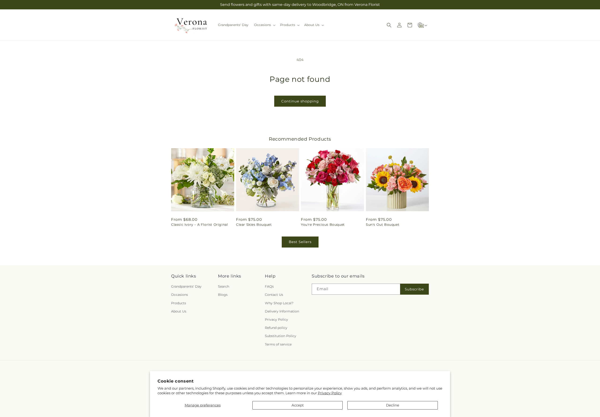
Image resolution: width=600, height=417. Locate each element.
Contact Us (274, 295)
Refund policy (276, 328)
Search (223, 286)
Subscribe (414, 289)
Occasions (179, 295)
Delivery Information (282, 311)
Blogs (223, 295)
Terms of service (278, 344)
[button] (264, 25)
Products (178, 303)
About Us (178, 311)
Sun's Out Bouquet (382, 224)
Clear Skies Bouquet (254, 224)
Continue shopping (300, 101)
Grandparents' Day (186, 286)
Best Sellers (300, 242)
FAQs (269, 286)
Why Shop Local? (279, 303)
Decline (392, 405)
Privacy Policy (330, 393)
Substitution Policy (280, 336)
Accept (298, 405)
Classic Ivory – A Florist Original (199, 224)
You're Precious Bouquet (323, 224)
